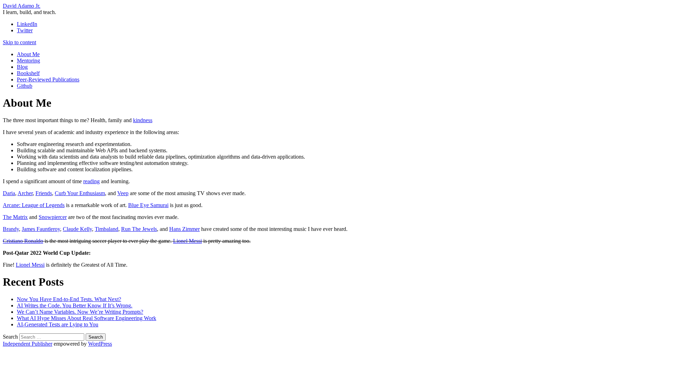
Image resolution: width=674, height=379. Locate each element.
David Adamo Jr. (21, 6)
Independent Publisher (27, 344)
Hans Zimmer (184, 229)
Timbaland (106, 229)
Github (24, 86)
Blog (22, 67)
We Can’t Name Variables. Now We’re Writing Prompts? (80, 312)
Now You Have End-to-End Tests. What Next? (69, 299)
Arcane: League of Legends (34, 205)
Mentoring (28, 61)
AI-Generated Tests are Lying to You (57, 324)
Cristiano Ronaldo (23, 241)
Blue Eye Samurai (148, 205)
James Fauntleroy (41, 229)
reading (91, 181)
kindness (142, 120)
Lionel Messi (187, 241)
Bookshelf (28, 73)
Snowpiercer (53, 217)
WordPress (100, 344)
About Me (28, 54)
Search (10, 337)
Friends (43, 193)
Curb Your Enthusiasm (80, 193)
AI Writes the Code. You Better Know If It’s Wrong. (74, 305)
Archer (25, 193)
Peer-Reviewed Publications (48, 79)
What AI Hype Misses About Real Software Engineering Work (86, 318)
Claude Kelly (77, 229)
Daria (9, 193)
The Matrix (15, 217)
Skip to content (19, 42)
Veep (122, 193)
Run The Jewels (139, 229)
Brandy (11, 229)
